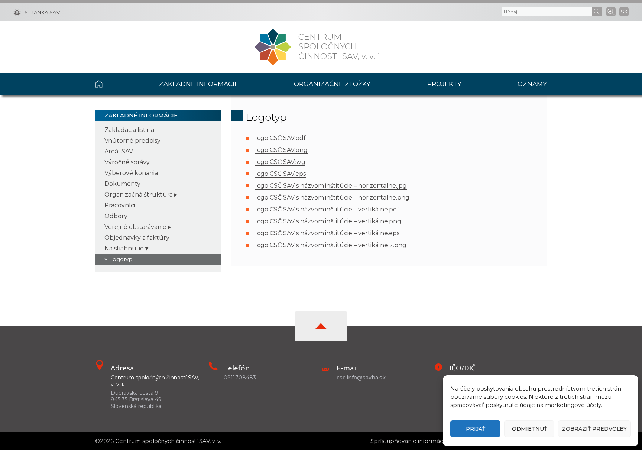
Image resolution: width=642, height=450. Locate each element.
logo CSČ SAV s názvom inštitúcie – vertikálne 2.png (330, 245)
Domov (113, 84)
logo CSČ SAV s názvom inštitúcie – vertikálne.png (328, 221)
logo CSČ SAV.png (281, 149)
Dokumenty (122, 183)
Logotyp (121, 259)
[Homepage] (273, 47)
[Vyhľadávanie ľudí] (611, 11)
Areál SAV (118, 151)
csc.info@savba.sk (361, 377)
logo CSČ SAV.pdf (280, 138)
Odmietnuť (529, 428)
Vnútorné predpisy (132, 140)
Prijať (475, 428)
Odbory (115, 216)
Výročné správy (127, 162)
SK (624, 11)
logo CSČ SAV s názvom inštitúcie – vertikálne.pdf (327, 209)
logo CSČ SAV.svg (280, 161)
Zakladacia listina (129, 129)
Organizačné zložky (332, 84)
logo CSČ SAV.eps (280, 173)
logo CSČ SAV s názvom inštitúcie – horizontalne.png (332, 197)
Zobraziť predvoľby (594, 428)
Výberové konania (131, 173)
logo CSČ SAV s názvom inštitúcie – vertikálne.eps (327, 233)
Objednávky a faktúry (136, 237)
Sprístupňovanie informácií (408, 440)
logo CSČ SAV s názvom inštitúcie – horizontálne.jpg (331, 185)
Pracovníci (119, 205)
